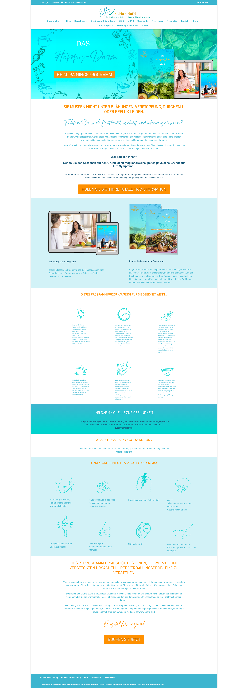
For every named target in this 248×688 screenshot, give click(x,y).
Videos (144, 26)
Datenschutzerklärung (71, 678)
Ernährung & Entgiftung (103, 21)
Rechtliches (109, 678)
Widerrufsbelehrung (49, 678)
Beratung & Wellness (127, 26)
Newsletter (172, 21)
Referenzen (158, 21)
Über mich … (53, 21)
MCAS (131, 21)
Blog (68, 21)
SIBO (121, 21)
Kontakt (185, 21)
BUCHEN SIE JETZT (124, 639)
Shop (195, 21)
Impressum (96, 678)
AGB (86, 678)
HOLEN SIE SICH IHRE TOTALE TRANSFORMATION (124, 189)
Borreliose (79, 21)
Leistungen (105, 26)
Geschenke (143, 21)
